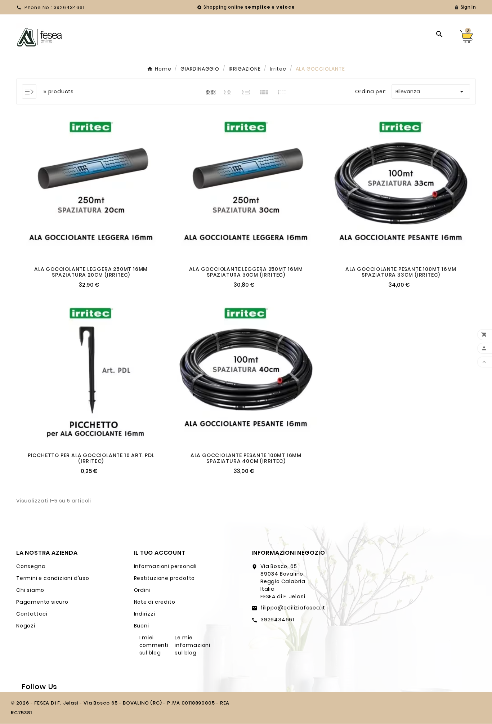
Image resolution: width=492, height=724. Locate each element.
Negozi (25, 625)
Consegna (30, 566)
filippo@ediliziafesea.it (292, 607)
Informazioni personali (165, 566)
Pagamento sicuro (42, 601)
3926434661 (277, 619)
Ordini (142, 590)
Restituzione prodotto (164, 578)
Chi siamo (30, 590)
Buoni (141, 625)
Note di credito (154, 601)
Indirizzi (144, 613)
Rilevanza (430, 91)
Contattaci (32, 613)
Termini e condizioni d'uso (52, 578)
